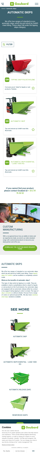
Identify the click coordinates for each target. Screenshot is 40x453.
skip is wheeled (6, 293)
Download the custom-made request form (20, 248)
